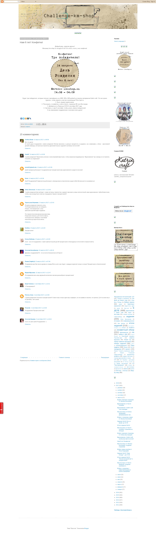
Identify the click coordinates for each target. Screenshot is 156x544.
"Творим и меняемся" (123, 298)
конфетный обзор (125, 330)
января (119, 489)
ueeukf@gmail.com (31, 167)
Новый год (127, 339)
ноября (119, 390)
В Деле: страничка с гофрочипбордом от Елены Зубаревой (124, 470)
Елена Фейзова (30, 239)
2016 (117, 492)
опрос (132, 343)
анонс (118, 308)
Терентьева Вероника (32, 202)
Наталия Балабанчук (31, 250)
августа (119, 397)
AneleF (27, 154)
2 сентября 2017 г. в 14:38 (39, 308)
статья (130, 365)
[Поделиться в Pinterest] (45, 124)
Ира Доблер (121, 323)
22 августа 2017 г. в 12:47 (43, 272)
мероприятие (124, 332)
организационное (121, 345)
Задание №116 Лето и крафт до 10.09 (124, 422)
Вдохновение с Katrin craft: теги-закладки (125, 408)
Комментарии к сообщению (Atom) (40, 360)
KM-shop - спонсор (121, 370)
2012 (117, 502)
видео (129, 312)
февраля (120, 487)
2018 (117, 383)
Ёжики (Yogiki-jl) (30, 261)
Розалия (28, 308)
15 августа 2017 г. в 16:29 (37, 228)
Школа (126, 368)
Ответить (28, 148)
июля (119, 474)
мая (118, 479)
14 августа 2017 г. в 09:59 (41, 139)
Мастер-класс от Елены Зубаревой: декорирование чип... (124, 413)
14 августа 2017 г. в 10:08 (37, 154)
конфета (27, 126)
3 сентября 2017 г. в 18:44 (44, 319)
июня (119, 477)
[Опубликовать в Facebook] (43, 124)
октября (120, 392)
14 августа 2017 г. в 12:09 (43, 189)
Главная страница (64, 357)
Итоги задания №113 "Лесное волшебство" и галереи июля (125, 459)
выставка (117, 314)
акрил (120, 304)
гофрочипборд (118, 316)
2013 (117, 500)
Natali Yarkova (29, 284)
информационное (128, 321)
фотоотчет (119, 368)
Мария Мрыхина (30, 272)
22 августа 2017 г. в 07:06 (42, 261)
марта (119, 484)
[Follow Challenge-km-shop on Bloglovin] (123, 212)
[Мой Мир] (28, 118)
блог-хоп (126, 308)
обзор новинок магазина (122, 341)
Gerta (26, 178)
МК (133, 332)
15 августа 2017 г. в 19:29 (42, 239)
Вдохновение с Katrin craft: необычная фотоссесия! (125, 438)
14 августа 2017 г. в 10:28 (44, 167)
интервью (117, 321)
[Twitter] (23, 118)
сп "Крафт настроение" (121, 363)
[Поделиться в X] (41, 124)
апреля (119, 482)
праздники (117, 349)
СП (115, 360)
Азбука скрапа (129, 302)
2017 (117, 385)
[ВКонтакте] (21, 118)
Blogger (86, 528)
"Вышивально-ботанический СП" (124, 297)
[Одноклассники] (26, 118)
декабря (120, 387)
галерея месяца (127, 314)
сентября (120, 395)
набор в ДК (123, 334)
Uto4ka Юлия (29, 139)
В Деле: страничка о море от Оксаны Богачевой (125, 418)
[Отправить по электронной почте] (37, 124)
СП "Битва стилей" (128, 361)
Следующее (24, 357)
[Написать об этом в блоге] (39, 124)
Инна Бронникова (126, 319)
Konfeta (27, 228)
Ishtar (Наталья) (30, 189)
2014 (117, 497)
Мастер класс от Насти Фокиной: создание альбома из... (124, 464)
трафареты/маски (118, 367)
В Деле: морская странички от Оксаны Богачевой (125, 400)
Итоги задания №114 (123, 425)
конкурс (124, 327)
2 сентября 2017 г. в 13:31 (42, 284)
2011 (117, 505)
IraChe (132, 368)
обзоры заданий (120, 343)
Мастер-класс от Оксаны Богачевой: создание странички (124, 445)
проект (127, 349)
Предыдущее (105, 357)
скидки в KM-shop (127, 356)
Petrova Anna (29, 295)
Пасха (125, 347)
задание (130, 316)
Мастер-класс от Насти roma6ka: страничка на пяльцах (125, 429)
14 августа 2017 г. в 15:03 (46, 202)
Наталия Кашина (30, 319)
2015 (117, 495)
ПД (131, 347)
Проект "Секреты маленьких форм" (124, 351)
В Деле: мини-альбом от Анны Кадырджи (124, 450)
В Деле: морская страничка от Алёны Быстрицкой (125, 434)
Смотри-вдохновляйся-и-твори (122, 358)
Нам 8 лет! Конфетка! (123, 441)
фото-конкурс (130, 367)
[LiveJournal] (30, 118)
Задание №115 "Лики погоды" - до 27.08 (123, 454)
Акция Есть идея (129, 306)
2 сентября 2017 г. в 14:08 (41, 295)
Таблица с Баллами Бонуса (123, 510)
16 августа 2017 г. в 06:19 (46, 250)
